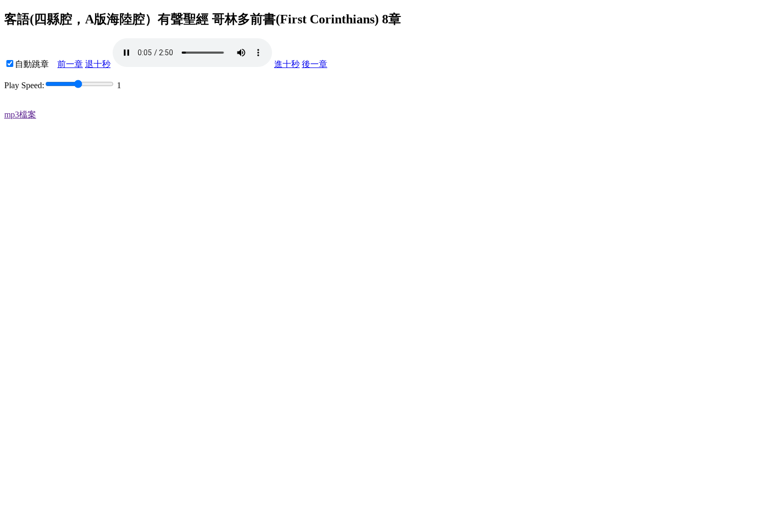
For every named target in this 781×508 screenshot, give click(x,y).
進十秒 (287, 64)
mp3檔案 (20, 114)
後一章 (314, 64)
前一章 (70, 64)
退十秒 (98, 64)
